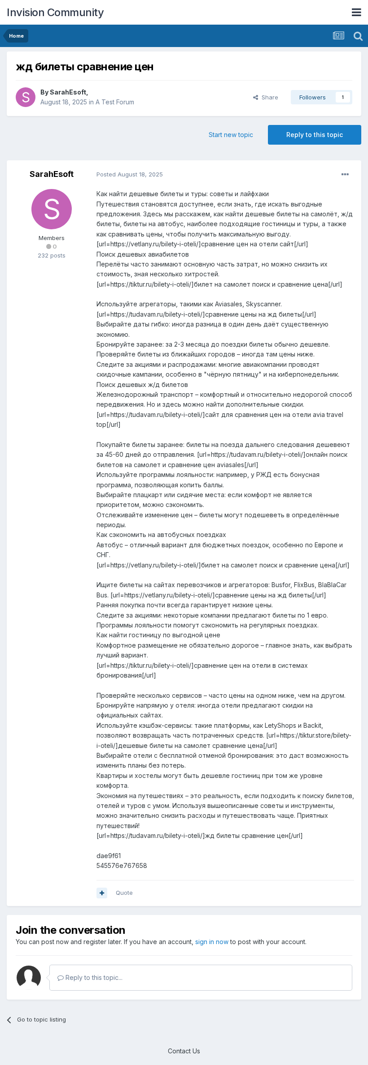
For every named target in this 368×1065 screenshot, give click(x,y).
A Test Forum (115, 102)
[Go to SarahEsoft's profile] (25, 97)
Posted (129, 174)
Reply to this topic (314, 134)
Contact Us (184, 1051)
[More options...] (345, 174)
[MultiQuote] (101, 893)
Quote (124, 892)
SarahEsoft (68, 92)
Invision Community (55, 12)
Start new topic (231, 134)
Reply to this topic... (93, 977)
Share (268, 97)
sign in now (211, 941)
